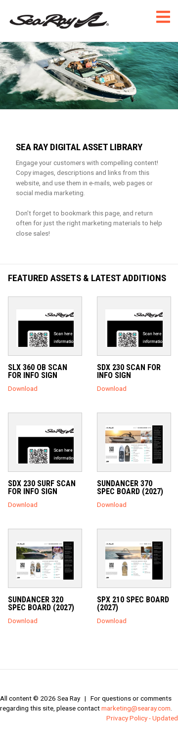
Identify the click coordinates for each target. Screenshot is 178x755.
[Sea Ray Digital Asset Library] (59, 21)
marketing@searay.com (136, 708)
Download (23, 388)
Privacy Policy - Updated (142, 718)
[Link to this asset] (45, 328)
